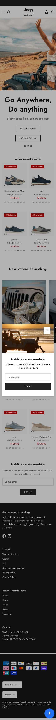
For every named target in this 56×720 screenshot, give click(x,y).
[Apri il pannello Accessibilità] (49, 713)
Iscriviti (28, 386)
